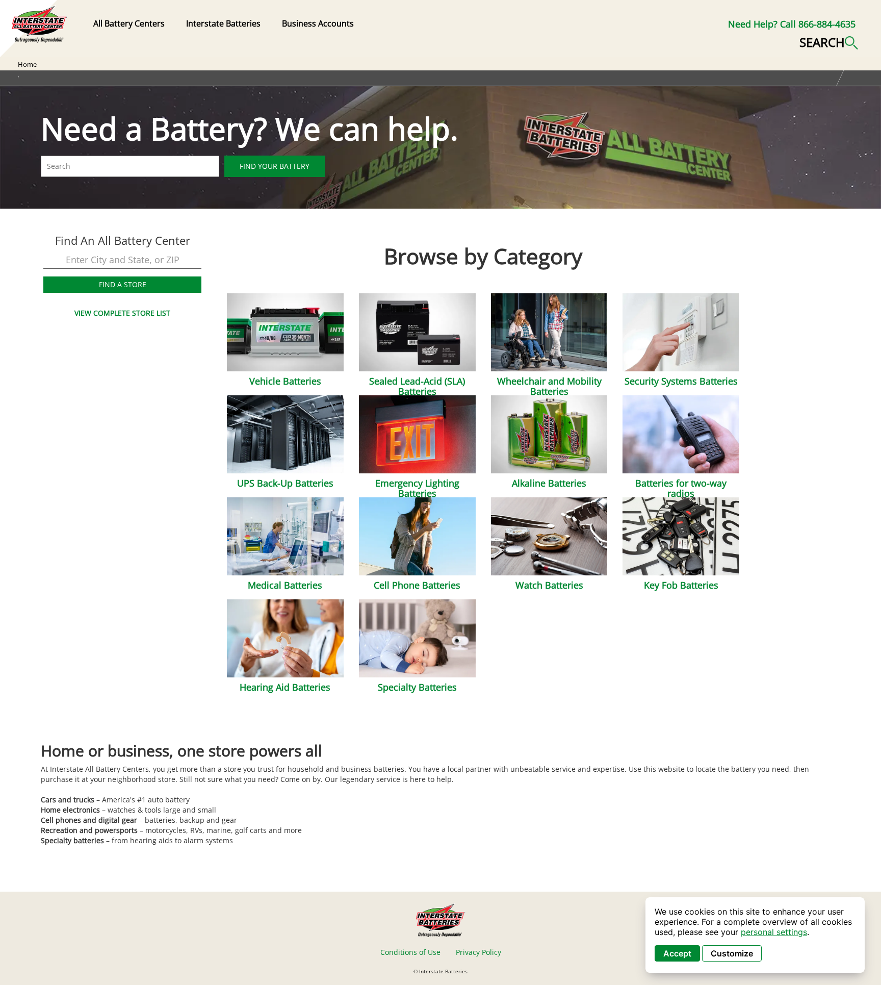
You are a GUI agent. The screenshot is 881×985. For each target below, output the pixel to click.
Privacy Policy (478, 952)
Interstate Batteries (223, 23)
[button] (828, 41)
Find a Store (122, 284)
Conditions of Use (410, 952)
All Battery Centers (129, 23)
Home (27, 64)
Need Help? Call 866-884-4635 (792, 24)
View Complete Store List (122, 313)
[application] (755, 935)
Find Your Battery (274, 166)
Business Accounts (318, 23)
